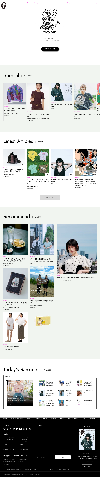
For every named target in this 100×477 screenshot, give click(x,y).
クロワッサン (19, 469)
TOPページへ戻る (50, 49)
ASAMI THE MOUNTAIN (9, 446)
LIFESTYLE (62, 418)
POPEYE (13, 469)
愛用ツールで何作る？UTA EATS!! (27, 442)
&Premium (36, 469)
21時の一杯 (22, 444)
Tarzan (41, 469)
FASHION (5, 418)
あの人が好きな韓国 (24, 449)
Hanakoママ (50, 469)
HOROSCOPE (92, 418)
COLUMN (84, 418)
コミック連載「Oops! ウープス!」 (27, 437)
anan (4, 469)
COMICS (76, 418)
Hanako (31, 469)
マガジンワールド (24, 474)
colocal (45, 469)
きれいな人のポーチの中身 (9, 442)
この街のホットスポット (25, 446)
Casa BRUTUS (26, 469)
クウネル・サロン (58, 469)
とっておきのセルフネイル (9, 439)
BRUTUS (8, 469)
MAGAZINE (13, 421)
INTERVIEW (53, 418)
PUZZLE (5, 421)
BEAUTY (38, 418)
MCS (68, 469)
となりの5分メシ (23, 439)
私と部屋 (5, 444)
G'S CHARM (29, 418)
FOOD (69, 418)
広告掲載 (31, 474)
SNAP (12, 418)
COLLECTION (20, 418)
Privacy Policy (37, 474)
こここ (64, 469)
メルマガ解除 (6, 464)
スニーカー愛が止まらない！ (10, 437)
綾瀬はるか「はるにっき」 (9, 449)
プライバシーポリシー (19, 459)
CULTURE (45, 418)
